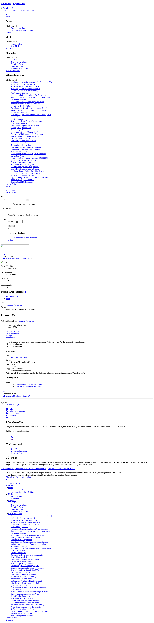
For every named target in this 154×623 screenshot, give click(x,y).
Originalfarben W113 (19, 123)
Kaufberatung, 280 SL (19, 93)
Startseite (9, 485)
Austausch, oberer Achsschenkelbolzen (25, 89)
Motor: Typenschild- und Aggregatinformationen (29, 110)
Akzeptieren (10, 477)
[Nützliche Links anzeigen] (4, 254)
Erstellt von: (7, 208)
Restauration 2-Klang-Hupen (22, 145)
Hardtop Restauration (19, 151)
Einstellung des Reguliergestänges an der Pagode (29, 108)
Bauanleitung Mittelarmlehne (22, 182)
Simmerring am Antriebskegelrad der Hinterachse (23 (31, 97)
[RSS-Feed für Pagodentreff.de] (7, 417)
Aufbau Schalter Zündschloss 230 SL (25, 160)
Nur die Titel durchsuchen (25, 204)
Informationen (11, 338)
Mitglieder (10, 48)
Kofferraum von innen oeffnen (22, 175)
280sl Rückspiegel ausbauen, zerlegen (25, 167)
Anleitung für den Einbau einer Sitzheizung (27, 171)
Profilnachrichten (12, 331)
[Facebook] (12, 435)
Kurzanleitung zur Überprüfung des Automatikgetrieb (31, 115)
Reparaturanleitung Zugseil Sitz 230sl (25, 136)
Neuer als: (7, 219)
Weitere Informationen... (25, 477)
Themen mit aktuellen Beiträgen (23, 30)
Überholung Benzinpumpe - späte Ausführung (28, 154)
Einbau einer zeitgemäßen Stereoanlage (25, 125)
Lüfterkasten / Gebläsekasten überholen (26, 149)
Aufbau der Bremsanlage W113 (23, 84)
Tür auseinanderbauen (19, 99)
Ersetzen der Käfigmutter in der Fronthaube (27, 134)
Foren (8, 17)
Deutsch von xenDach (61, 469)
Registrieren (19, 3)
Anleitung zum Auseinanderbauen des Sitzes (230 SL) (31, 82)
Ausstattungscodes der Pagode (22, 164)
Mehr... (10, 240)
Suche (8, 186)
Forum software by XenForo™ (23, 469)
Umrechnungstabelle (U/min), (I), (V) (25, 132)
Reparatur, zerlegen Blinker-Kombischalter (27, 121)
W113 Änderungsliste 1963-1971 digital (26, 173)
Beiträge (9, 336)
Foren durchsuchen (18, 28)
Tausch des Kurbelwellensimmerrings (25, 91)
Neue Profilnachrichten (19, 68)
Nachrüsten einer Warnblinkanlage (24, 143)
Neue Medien (16, 46)
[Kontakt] (12, 439)
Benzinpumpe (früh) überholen (22, 130)
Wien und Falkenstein (14, 305)
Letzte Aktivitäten (17, 66)
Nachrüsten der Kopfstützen (21, 106)
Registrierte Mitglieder (19, 62)
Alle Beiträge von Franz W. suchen (28, 384)
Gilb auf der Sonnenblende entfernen (25, 169)
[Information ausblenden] (6, 479)
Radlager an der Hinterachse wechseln (25, 104)
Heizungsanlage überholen (21, 128)
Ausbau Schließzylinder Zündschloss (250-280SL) (30, 158)
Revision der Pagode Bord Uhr (22, 180)
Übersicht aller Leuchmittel (21, 162)
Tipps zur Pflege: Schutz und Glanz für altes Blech (30, 178)
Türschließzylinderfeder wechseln (23, 141)
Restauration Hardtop (19, 112)
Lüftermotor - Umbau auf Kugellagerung (26, 147)
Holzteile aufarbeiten (18, 119)
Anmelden (6, 3)
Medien (9, 32)
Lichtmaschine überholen (20, 138)
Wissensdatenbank (13, 71)
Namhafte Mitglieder (18, 60)
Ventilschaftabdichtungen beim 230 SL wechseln (29, 95)
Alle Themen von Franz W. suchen (28, 387)
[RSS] (12, 437)
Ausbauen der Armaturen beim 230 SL (25, 86)
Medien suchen (16, 44)
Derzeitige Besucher (18, 64)
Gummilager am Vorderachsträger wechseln (27, 102)
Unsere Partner (11, 184)
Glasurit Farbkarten (18, 117)
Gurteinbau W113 (17, 156)
